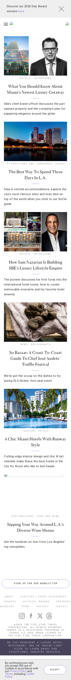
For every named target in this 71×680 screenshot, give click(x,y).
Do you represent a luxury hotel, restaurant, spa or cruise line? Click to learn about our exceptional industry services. (35, 647)
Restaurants (41, 344)
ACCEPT (55, 669)
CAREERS (10, 601)
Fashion (28, 430)
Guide (59, 163)
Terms (9, 673)
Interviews (42, 78)
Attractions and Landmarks (29, 163)
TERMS (25, 606)
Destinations (22, 516)
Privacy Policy (18, 671)
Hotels (25, 78)
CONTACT (62, 606)
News (24, 344)
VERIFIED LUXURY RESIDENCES (43, 596)
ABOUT (9, 596)
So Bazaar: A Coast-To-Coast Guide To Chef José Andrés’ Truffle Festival (35, 358)
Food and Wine (48, 516)
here (21, 11)
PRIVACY (42, 606)
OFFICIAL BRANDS (36, 601)
